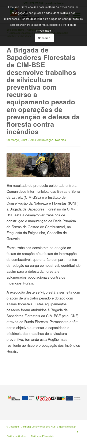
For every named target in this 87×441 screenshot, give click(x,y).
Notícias (60, 140)
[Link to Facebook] (77, 431)
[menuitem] (17, 436)
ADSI (53, 426)
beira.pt (72, 426)
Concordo (44, 38)
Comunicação (44, 140)
